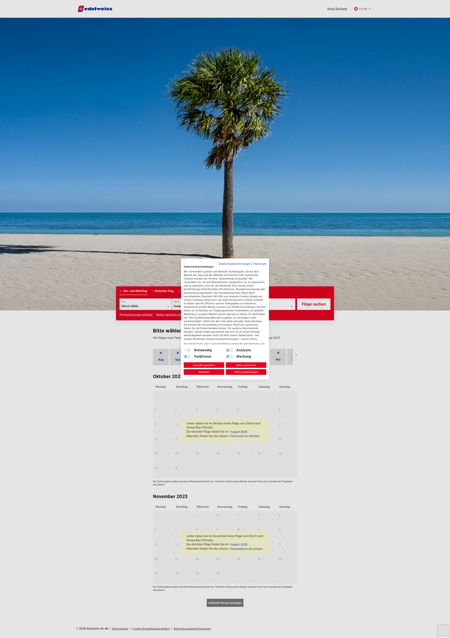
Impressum (259, 263)
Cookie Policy (249, 338)
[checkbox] (229, 350)
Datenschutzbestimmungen (234, 263)
